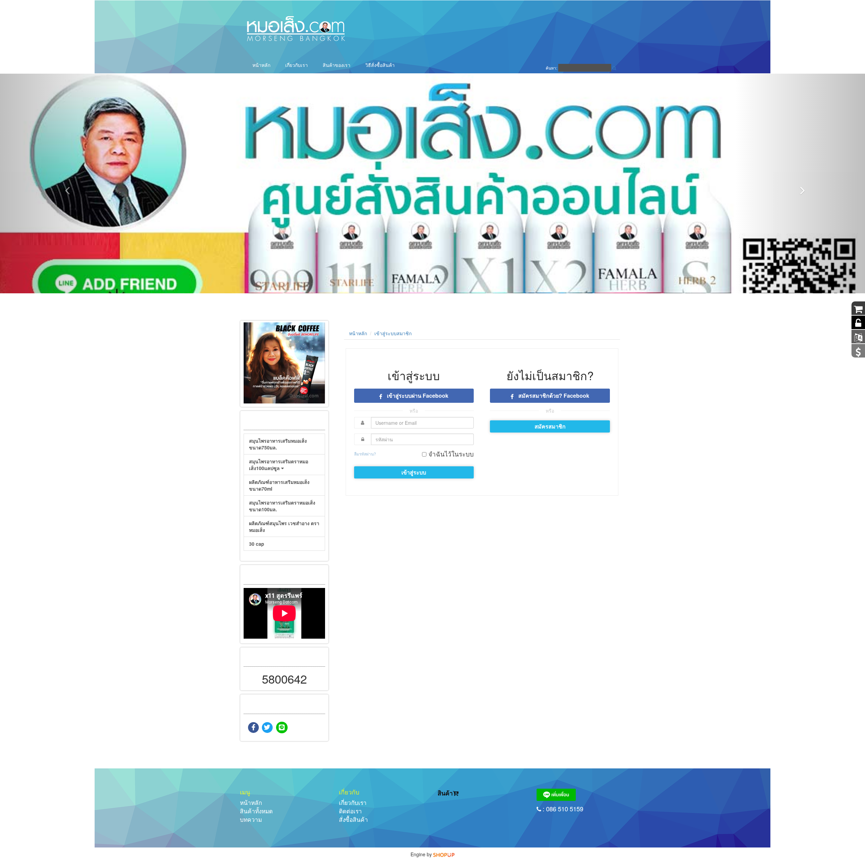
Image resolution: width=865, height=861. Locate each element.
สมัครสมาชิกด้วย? (553, 395)
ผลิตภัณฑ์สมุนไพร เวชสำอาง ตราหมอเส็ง (284, 526)
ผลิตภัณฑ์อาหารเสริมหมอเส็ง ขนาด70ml (279, 485)
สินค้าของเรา (336, 65)
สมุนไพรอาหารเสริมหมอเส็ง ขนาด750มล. (278, 444)
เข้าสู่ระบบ (413, 472)
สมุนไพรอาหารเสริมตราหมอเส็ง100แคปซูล (278, 464)
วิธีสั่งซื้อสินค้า (380, 65)
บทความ (251, 819)
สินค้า (445, 793)
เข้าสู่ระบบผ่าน (417, 395)
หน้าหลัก (261, 65)
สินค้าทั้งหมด (256, 811)
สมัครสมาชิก (550, 426)
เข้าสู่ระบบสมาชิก (393, 333)
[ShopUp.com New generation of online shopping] (443, 854)
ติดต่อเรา (350, 811)
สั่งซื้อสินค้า (353, 819)
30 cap (256, 543)
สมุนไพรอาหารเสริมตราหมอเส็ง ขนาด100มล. (282, 506)
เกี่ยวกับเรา (296, 65)
